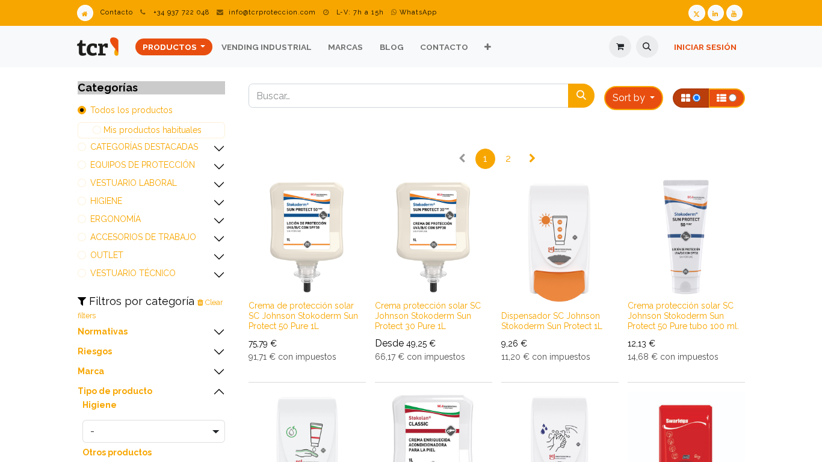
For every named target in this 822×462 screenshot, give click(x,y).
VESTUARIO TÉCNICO (133, 273)
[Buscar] (581, 96)
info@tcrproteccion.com (272, 12)
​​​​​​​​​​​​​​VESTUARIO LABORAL (133, 183)
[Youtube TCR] (734, 13)
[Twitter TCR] (696, 13)
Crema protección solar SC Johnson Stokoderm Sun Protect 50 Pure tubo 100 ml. (683, 316)
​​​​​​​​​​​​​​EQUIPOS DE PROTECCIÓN (142, 165)
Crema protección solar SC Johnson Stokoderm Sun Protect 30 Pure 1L (428, 316)
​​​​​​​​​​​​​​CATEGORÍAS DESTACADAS (144, 147)
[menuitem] (173, 46)
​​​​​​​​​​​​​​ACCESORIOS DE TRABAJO (143, 237)
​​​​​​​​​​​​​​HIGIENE (106, 201)
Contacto (116, 12)
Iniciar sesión (705, 47)
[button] (647, 46)
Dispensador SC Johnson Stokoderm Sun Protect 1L (551, 321)
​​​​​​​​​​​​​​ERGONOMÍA (115, 219)
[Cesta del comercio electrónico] (620, 46)
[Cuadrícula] (691, 98)
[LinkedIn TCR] (716, 13)
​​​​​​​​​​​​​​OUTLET (106, 255)
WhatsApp (417, 12)
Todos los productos (131, 110)
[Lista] (726, 98)
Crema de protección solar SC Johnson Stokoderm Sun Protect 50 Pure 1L (303, 316)
